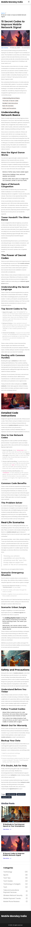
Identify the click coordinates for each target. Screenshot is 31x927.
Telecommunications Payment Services (15, 891)
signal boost (21, 794)
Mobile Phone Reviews (15, 901)
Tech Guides (15, 881)
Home (3, 13)
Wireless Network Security (15, 895)
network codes (6, 797)
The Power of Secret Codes (10, 101)
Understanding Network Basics (11, 98)
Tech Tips (15, 878)
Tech (15, 887)
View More (6, 829)
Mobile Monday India (12, 2)
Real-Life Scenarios (7, 106)
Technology (15, 872)
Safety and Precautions (9, 108)
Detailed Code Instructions (10, 103)
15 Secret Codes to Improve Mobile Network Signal (13, 854)
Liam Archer (4, 48)
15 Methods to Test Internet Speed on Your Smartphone (14, 825)
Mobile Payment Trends (15, 898)
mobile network (11, 794)
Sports (15, 875)
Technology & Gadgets (15, 884)
